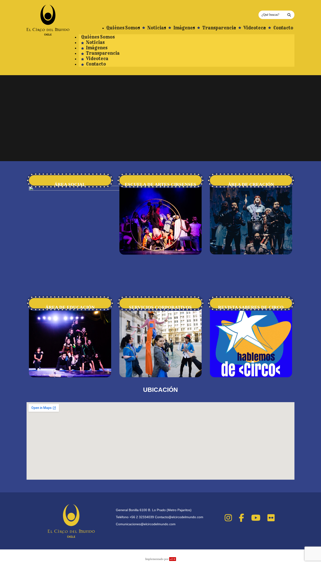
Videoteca (96, 58)
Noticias (95, 42)
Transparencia (102, 53)
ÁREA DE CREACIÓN (251, 184)
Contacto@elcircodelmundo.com (179, 517)
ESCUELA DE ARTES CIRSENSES (160, 184)
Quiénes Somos (98, 37)
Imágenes (96, 48)
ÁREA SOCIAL (70, 184)
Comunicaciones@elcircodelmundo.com (146, 524)
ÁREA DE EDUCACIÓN (70, 307)
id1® (172, 559)
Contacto (95, 64)
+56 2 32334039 (141, 517)
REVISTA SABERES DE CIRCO (251, 307)
